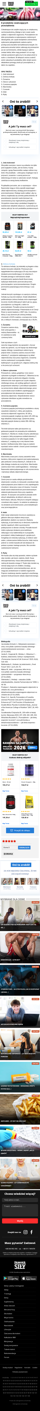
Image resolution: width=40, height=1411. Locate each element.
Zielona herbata (9, 264)
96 (24, 1393)
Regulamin (18, 1368)
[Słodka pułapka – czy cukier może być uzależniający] (20, 1174)
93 (18, 1393)
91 (14, 1393)
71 (8, 1390)
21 (10, 1381)
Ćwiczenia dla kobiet (12, 1333)
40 (14, 1384)
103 (14, 1396)
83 (32, 1390)
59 (18, 1387)
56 (12, 1387)
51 (36, 1384)
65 (30, 1387)
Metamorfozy (9, 1310)
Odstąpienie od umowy (20, 1404)
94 (20, 1393)
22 (12, 1381)
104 (17, 1396)
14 (30, 1378)
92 (16, 1393)
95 (22, 1393)
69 (3, 1390)
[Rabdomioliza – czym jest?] (20, 948)
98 (28, 1393)
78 (22, 1390)
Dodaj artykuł (8, 1368)
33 (34, 1381)
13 (28, 1378)
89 (10, 1393)
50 (34, 1384)
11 (24, 1378)
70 (5, 1390)
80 (26, 1390)
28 (24, 1381)
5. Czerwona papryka (9, 84)
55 (10, 1387)
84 (34, 1390)
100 (33, 1393)
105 (20, 1396)
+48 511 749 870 (29, 1249)
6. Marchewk (5, 87)
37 (8, 1384)
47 (28, 1384)
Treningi (7, 1294)
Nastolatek (8, 1325)
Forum (6, 1357)
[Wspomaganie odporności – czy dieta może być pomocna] (20, 1044)
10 (22, 1378)
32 (32, 1381)
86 (4, 1393)
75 (16, 1390)
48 (30, 1384)
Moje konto (8, 1317)
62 (24, 1387)
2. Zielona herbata (7, 77)
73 (12, 1390)
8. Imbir (4, 92)
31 (30, 1381)
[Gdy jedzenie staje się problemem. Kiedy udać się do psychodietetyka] (20, 915)
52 (3, 1387)
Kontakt (27, 1368)
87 (6, 1393)
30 (28, 1381)
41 (16, 1384)
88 (8, 1393)
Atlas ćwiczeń (9, 1306)
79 (24, 1390)
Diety (6, 1298)
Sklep (6, 1290)
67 (34, 1387)
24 (16, 1381)
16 (35, 1378)
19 (5, 1381)
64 (28, 1387)
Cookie (34, 1368)
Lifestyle (7, 1329)
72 (10, 1390)
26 (20, 1381)
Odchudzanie (9, 1321)
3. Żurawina (5, 79)
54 (8, 1387)
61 (22, 1387)
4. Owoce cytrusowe (8, 82)
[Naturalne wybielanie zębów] (20, 1012)
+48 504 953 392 (11, 1249)
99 (30, 1393)
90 (12, 1393)
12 (26, 1378)
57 (14, 1387)
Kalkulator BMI (10, 1337)
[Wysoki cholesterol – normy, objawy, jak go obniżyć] (20, 1141)
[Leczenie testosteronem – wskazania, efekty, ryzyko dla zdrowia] (20, 1077)
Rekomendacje (10, 1353)
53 (5, 1387)
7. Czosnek (5, 89)
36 (5, 1384)
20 (8, 1381)
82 (30, 1390)
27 (22, 1381)
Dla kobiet (8, 1313)
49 (32, 1384)
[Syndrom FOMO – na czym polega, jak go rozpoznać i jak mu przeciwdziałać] (20, 980)
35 (3, 1384)
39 (12, 1384)
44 (22, 1384)
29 (26, 1381)
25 (18, 1381)
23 (14, 1381)
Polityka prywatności (20, 1372)
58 (16, 1387)
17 (37, 1378)
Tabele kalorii (9, 1349)
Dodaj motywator (11, 1345)
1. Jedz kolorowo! (7, 74)
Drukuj (9, 854)
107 (26, 1396)
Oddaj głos (24, 847)
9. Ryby (4, 94)
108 (28, 1396)
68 (36, 1387)
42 (18, 1384)
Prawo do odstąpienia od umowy (20, 1401)
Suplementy (9, 1302)
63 (26, 1387)
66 (32, 1387)
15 (33, 1378)
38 (10, 1384)
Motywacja (8, 1341)
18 (3, 1381)
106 (23, 1396)
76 (18, 1390)
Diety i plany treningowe (14, 1286)
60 (20, 1387)
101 (36, 1393)
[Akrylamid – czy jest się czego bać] (20, 1109)
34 (36, 1381)
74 (14, 1390)
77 (20, 1390)
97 (26, 1393)
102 (11, 1396)
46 (26, 1384)
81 (28, 1390)
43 (20, 1384)
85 (36, 1390)
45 (24, 1384)
